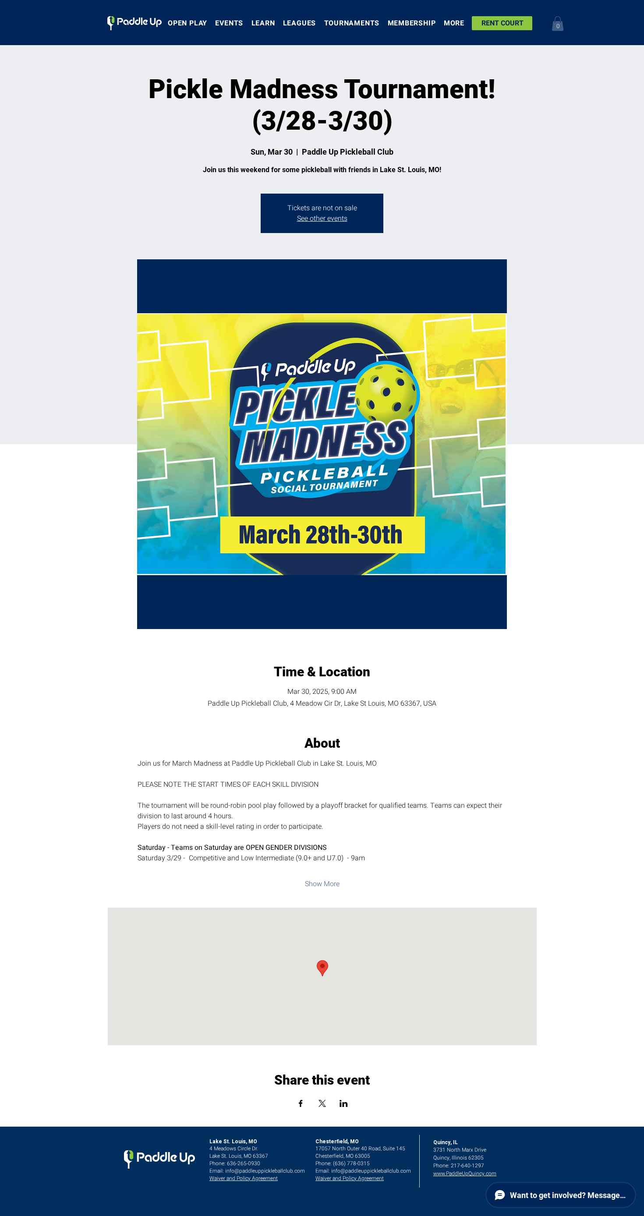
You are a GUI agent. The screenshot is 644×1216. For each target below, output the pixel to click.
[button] (558, 23)
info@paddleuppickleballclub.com (265, 1171)
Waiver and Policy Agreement (243, 1178)
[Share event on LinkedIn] (344, 1103)
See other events (322, 218)
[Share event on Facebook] (301, 1103)
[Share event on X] (322, 1103)
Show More (322, 884)
